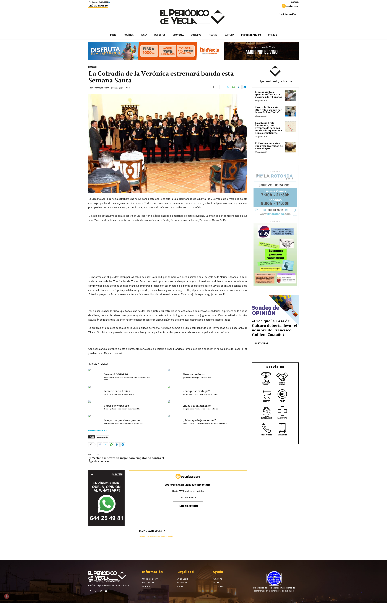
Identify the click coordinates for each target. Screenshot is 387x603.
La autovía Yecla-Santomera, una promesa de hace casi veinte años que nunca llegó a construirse (268, 128)
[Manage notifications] (6, 596)
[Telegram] (244, 87)
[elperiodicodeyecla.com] (275, 71)
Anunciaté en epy (101, 6)
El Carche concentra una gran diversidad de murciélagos (269, 146)
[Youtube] (106, 591)
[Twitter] (227, 87)
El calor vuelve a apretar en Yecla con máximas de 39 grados (268, 95)
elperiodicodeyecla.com (98, 87)
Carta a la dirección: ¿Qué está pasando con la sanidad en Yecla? (268, 110)
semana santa (102, 437)
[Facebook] (222, 87)
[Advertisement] (167, 255)
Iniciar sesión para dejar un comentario (156, 536)
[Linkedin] (239, 87)
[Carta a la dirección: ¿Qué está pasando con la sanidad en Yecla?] (290, 111)
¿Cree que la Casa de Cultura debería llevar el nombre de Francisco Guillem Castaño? (274, 328)
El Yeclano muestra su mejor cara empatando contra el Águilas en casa (126, 459)
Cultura (92, 67)
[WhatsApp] (233, 87)
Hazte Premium (188, 497)
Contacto (295, 2)
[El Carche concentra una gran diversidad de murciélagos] (290, 147)
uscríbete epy (292, 6)
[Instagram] (101, 591)
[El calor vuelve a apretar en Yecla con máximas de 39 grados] (290, 95)
